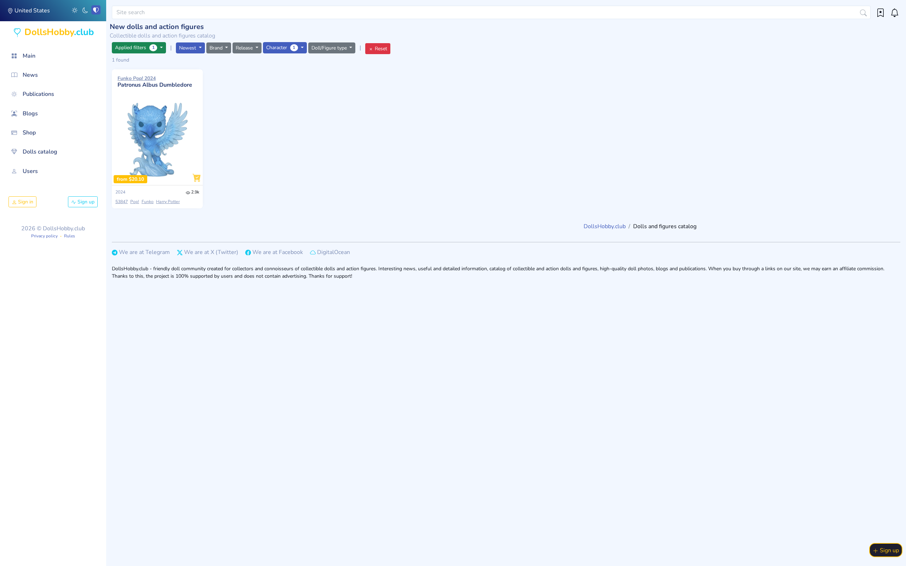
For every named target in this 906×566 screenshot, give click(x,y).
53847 (121, 201)
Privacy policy (44, 236)
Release (245, 48)
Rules (69, 236)
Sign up (85, 201)
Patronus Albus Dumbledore (154, 81)
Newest (188, 48)
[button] (74, 10)
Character (281, 47)
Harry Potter (168, 201)
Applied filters (135, 47)
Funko (148, 201)
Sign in (25, 201)
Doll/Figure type (329, 48)
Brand (217, 48)
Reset (380, 48)
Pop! (134, 201)
